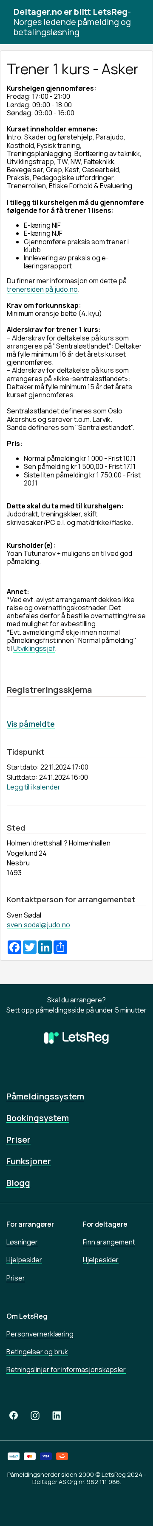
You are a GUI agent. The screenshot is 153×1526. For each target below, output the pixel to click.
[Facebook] (13, 1415)
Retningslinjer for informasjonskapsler (66, 1369)
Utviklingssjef (34, 648)
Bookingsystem (37, 1118)
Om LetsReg (26, 1316)
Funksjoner (28, 1161)
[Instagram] (35, 1415)
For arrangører (30, 1224)
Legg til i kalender (33, 787)
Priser (18, 1139)
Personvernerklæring (40, 1334)
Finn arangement (109, 1242)
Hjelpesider (24, 1259)
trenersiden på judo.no (42, 289)
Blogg (18, 1182)
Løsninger (22, 1242)
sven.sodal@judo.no (38, 924)
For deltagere (105, 1224)
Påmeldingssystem (45, 1096)
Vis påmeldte (31, 724)
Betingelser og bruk (37, 1351)
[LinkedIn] (56, 1415)
